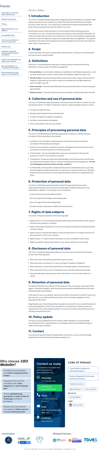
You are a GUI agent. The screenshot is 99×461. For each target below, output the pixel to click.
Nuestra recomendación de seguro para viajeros (11, 60)
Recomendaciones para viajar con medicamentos (10, 73)
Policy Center (77, 405)
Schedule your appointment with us (48, 387)
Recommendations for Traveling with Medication (10, 67)
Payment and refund (8, 19)
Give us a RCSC (90, 389)
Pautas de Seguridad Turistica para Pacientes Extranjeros (10, 53)
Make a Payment (75, 389)
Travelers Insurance (77, 384)
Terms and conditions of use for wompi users (10, 41)
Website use (5, 47)
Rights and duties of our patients (9, 30)
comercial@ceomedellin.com (53, 309)
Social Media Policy (8, 35)
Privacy (4, 24)
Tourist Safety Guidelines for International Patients (80, 369)
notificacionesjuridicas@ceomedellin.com (54, 337)
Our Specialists (75, 397)
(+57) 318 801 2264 (48, 381)
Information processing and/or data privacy (9, 14)
